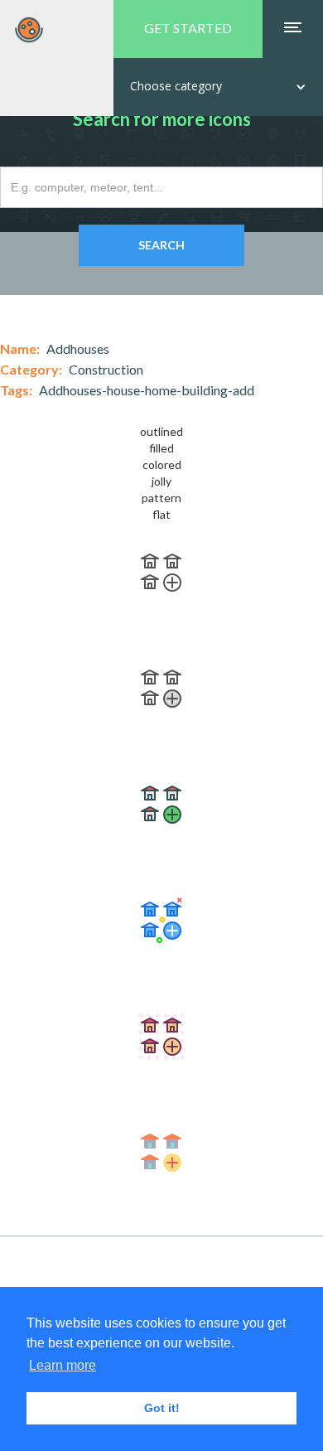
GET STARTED (188, 28)
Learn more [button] (62, 1365)
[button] (218, 87)
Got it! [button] (162, 1408)
